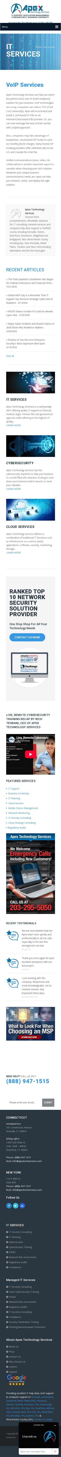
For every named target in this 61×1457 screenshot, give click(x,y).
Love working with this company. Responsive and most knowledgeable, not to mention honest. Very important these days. (37, 986)
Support (12, 1371)
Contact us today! (43, 1419)
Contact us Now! (27, 637)
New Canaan (13, 1411)
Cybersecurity (15, 1242)
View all (10, 355)
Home (38, 47)
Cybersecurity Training (20, 1247)
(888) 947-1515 (27, 1081)
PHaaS (12, 1296)
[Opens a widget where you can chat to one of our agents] (39, 1438)
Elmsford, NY (17, 1408)
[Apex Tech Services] (30, 11)
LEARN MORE (13, 425)
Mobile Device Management (23, 808)
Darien (9, 1404)
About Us (13, 1346)
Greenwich (47, 1396)
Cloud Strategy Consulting (21, 822)
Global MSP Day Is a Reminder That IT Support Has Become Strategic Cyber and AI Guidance (29, 299)
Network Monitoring (19, 812)
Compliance (14, 1267)
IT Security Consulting (19, 817)
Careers (12, 1366)
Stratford (40, 1408)
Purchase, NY (31, 1404)
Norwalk (36, 1396)
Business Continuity (18, 793)
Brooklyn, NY (17, 1415)
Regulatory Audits (17, 827)
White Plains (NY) (26, 1400)
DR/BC (12, 1252)
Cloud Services (16, 803)
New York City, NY (30, 1411)
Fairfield (18, 1404)
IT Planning (14, 798)
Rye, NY (30, 1408)
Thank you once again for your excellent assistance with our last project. (38, 962)
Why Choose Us (17, 1361)
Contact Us (14, 1356)
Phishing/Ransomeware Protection (26, 1327)
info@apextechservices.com (27, 1161)
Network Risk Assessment (22, 1257)
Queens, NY (32, 1415)
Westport (42, 1400)
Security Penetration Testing (23, 1322)
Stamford (11, 1400)
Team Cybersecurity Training (23, 1291)
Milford (50, 1408)
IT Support (13, 788)
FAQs (11, 1351)
